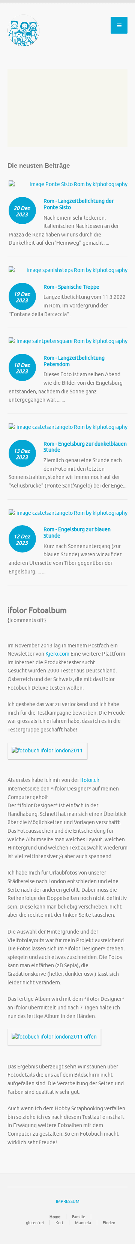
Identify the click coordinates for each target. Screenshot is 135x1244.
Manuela (83, 1222)
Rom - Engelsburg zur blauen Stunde (77, 532)
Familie (78, 1216)
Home (55, 1216)
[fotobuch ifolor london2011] (47, 754)
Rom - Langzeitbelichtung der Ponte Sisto (79, 204)
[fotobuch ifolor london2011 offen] (54, 1040)
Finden (109, 1222)
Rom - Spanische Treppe (71, 287)
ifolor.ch (89, 780)
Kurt (59, 1222)
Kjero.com (57, 654)
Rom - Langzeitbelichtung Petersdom (74, 361)
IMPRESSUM (68, 1201)
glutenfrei (35, 1222)
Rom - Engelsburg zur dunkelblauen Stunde (85, 447)
